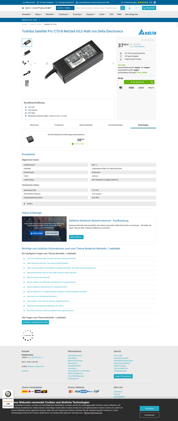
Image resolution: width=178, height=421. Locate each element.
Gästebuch (118, 392)
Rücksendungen (120, 366)
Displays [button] (90, 14)
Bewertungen (143, 125)
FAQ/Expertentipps (115, 125)
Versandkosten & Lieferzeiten (79, 371)
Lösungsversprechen (66, 2)
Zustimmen (149, 408)
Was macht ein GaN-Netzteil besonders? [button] (42, 296)
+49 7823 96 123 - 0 (35, 357)
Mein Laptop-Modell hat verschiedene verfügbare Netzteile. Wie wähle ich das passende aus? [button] (61, 268)
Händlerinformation (121, 358)
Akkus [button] (37, 14)
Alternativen (34, 125)
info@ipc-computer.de (35, 366)
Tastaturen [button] (63, 14)
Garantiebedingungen (76, 376)
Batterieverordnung (75, 361)
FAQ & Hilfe (118, 356)
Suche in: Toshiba (63, 8)
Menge (120, 78)
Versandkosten (139, 46)
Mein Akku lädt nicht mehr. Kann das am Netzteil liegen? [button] (48, 263)
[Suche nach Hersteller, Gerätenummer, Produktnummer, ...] (122, 8)
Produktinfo (59, 125)
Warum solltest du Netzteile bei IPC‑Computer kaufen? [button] (47, 287)
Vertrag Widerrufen (121, 368)
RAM (119, 14)
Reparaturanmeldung (122, 363)
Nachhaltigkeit (119, 397)
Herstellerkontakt (74, 366)
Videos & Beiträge (86, 125)
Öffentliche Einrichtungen (123, 361)
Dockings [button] (77, 14)
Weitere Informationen (93, 413)
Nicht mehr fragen (52, 233)
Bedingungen (39, 228)
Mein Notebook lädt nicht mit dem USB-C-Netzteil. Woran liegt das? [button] (52, 273)
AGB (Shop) (72, 358)
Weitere (30, 204)
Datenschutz (72, 363)
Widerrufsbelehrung (75, 373)
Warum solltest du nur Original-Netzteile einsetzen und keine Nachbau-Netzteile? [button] (57, 292)
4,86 (136, 2)
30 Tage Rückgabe (46, 2)
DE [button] (136, 8)
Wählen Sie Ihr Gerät (29, 20)
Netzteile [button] (49, 14)
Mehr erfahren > (76, 237)
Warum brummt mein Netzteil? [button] (38, 277)
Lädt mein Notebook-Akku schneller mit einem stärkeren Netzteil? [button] (51, 258)
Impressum (72, 368)
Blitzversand (30, 2)
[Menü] (12, 391)
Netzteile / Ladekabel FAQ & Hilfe (35, 322)
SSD (111, 14)
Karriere (117, 394)
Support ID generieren (123, 376)
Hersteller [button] (26, 14)
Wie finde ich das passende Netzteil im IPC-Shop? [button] (45, 306)
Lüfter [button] (101, 14)
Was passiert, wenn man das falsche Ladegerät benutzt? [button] (48, 301)
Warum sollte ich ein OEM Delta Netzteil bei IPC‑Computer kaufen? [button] (51, 282)
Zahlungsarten (73, 378)
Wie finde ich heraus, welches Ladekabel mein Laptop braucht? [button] (50, 311)
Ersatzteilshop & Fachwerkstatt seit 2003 (93, 2)
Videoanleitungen (120, 371)
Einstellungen (149, 415)
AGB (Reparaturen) (75, 356)
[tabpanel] (74, 63)
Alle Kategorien (131, 14)
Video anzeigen (38, 233)
